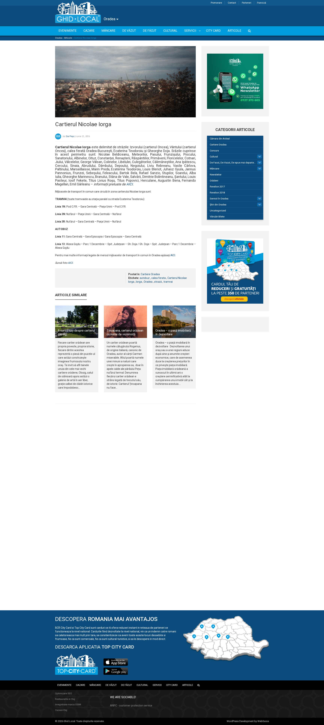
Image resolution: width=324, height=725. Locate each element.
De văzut (111, 685)
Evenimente (64, 685)
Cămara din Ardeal (220, 138)
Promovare (216, 2)
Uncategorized (218, 210)
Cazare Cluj (61, 710)
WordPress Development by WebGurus (248, 721)
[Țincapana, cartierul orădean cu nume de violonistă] (125, 322)
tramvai (168, 281)
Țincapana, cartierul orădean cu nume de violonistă (125, 332)
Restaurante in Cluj (65, 699)
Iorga (139, 281)
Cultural (214, 156)
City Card (172, 685)
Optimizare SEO (63, 693)
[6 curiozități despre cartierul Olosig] (76, 322)
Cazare (80, 685)
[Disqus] (125, 458)
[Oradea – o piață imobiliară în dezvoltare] (174, 322)
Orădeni (214, 180)
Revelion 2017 (217, 186)
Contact (232, 2)
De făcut (126, 685)
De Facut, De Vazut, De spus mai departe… (233, 162)
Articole (68, 38)
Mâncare (214, 168)
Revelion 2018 (217, 192)
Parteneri (246, 2)
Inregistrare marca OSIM (68, 704)
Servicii (157, 685)
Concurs (214, 150)
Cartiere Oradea (150, 274)
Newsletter (215, 174)
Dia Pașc (70, 136)
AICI (129, 184)
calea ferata (158, 277)
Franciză (261, 2)
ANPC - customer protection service (131, 705)
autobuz (145, 277)
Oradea (110, 19)
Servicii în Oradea (219, 198)
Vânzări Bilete (217, 216)
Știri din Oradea (218, 204)
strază (158, 281)
